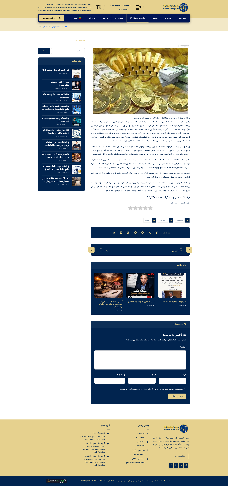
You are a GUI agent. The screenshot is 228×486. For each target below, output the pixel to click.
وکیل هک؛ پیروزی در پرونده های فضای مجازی (55, 120)
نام (184, 374)
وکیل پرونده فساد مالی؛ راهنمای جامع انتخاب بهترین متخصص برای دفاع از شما (56, 109)
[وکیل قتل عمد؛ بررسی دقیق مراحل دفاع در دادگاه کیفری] (76, 145)
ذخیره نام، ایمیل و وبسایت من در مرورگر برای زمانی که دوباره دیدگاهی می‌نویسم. (151, 389)
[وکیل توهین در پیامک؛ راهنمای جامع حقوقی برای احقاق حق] (76, 169)
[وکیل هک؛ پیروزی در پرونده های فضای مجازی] (76, 121)
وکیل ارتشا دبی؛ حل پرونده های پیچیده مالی (56, 95)
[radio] (150, 209)
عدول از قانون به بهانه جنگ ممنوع (60, 83)
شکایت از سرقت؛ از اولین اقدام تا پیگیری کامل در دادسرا (56, 132)
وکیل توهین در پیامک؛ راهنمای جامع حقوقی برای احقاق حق (56, 168)
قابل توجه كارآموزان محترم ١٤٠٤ (55, 70)
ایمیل (153, 374)
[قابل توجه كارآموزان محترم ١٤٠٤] (76, 73)
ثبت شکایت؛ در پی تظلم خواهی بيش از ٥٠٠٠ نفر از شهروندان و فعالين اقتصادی (55, 181)
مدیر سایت (180, 220)
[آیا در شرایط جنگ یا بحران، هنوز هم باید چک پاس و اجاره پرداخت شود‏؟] (76, 157)
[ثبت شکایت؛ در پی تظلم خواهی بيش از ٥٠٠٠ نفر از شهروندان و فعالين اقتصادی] (76, 181)
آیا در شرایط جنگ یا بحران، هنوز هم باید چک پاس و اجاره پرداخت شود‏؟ (55, 157)
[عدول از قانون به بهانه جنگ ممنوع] (76, 85)
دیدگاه (183, 347)
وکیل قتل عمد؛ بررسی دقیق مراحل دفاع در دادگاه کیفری (57, 144)
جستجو (44, 51)
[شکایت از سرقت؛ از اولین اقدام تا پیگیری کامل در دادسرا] (76, 133)
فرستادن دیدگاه (177, 396)
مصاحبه (147, 220)
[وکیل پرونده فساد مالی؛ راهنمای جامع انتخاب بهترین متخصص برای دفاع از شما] (76, 109)
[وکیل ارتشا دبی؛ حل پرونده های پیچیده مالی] (76, 97)
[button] (156, 232)
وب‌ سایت (121, 374)
